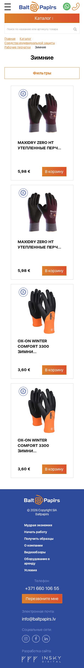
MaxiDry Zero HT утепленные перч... (39, 145)
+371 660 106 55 (42, 588)
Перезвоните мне (42, 598)
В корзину (54, 171)
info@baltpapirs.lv (39, 619)
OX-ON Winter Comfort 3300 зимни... (33, 346)
